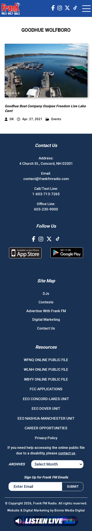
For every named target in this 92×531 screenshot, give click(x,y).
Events (56, 119)
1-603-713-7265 (46, 194)
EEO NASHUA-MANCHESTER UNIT (46, 418)
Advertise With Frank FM (46, 311)
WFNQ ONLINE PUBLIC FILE (46, 360)
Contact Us (46, 328)
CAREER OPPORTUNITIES (46, 428)
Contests (46, 302)
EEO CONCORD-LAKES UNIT (46, 399)
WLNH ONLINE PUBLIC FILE (46, 369)
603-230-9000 (46, 209)
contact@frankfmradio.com (46, 179)
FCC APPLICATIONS (46, 389)
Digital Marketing (46, 319)
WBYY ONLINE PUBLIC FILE (46, 379)
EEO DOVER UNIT (46, 408)
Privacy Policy (46, 438)
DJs (46, 293)
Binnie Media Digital (69, 510)
